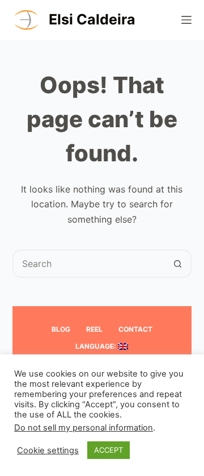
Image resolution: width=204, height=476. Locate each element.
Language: (96, 346)
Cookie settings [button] (48, 450)
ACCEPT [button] (108, 449)
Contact (135, 329)
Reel (94, 329)
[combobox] (89, 263)
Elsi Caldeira (92, 19)
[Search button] (177, 263)
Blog (61, 329)
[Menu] (186, 20)
